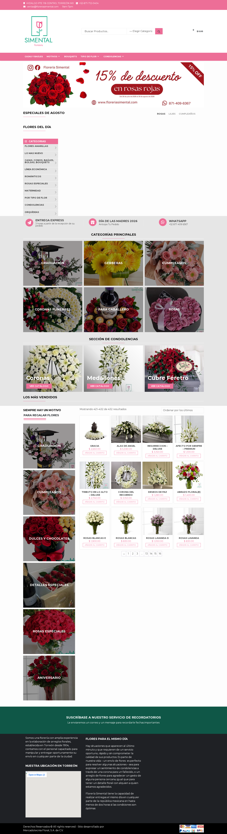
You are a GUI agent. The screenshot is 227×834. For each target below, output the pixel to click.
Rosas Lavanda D (157, 538)
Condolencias (112, 56)
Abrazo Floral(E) (188, 492)
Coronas (38, 377)
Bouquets (70, 56)
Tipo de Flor (89, 56)
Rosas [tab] (161, 113)
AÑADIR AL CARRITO (95, 453)
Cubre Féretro (168, 377)
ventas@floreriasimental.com (43, 6)
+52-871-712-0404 (89, 3)
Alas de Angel (126, 446)
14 (151, 553)
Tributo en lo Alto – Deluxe (95, 493)
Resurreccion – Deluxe (157, 447)
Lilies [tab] (172, 113)
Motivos (52, 56)
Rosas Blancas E (94, 538)
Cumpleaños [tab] (187, 113)
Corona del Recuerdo (126, 493)
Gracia (94, 446)
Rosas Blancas (126, 538)
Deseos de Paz (157, 492)
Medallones (103, 377)
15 (155, 553)
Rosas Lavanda (189, 538)
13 (146, 553)
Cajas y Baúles (34, 56)
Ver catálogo (38, 386)
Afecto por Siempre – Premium (189, 447)
